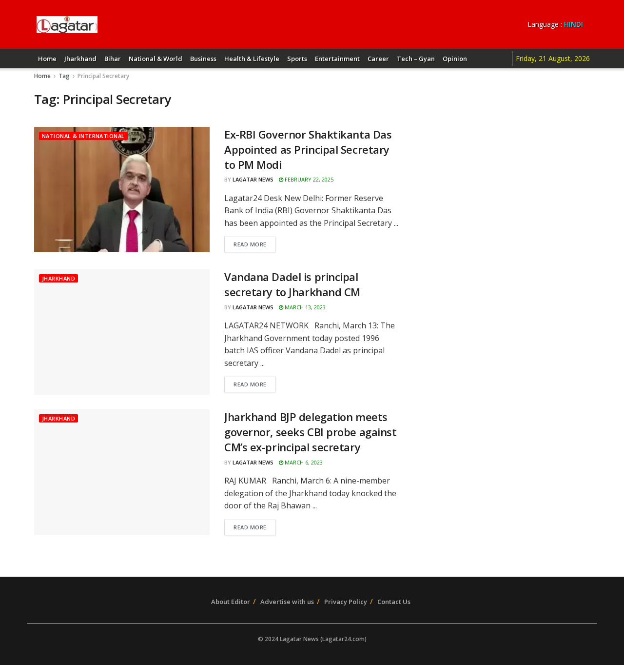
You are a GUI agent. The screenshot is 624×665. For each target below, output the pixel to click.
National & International (83, 136)
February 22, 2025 (308, 179)
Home (47, 58)
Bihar (112, 58)
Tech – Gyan (416, 58)
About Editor (230, 601)
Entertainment (337, 58)
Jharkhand (80, 58)
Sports (297, 58)
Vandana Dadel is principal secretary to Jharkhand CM (292, 284)
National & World (155, 58)
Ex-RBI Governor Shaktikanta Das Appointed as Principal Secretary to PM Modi (307, 149)
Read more (250, 244)
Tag (64, 76)
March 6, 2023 (303, 462)
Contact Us (393, 601)
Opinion (455, 58)
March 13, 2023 (304, 307)
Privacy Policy (345, 601)
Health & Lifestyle (251, 58)
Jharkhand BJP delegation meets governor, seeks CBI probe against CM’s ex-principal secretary (310, 431)
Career (378, 58)
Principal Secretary (103, 76)
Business (203, 58)
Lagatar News (253, 179)
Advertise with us (287, 601)
